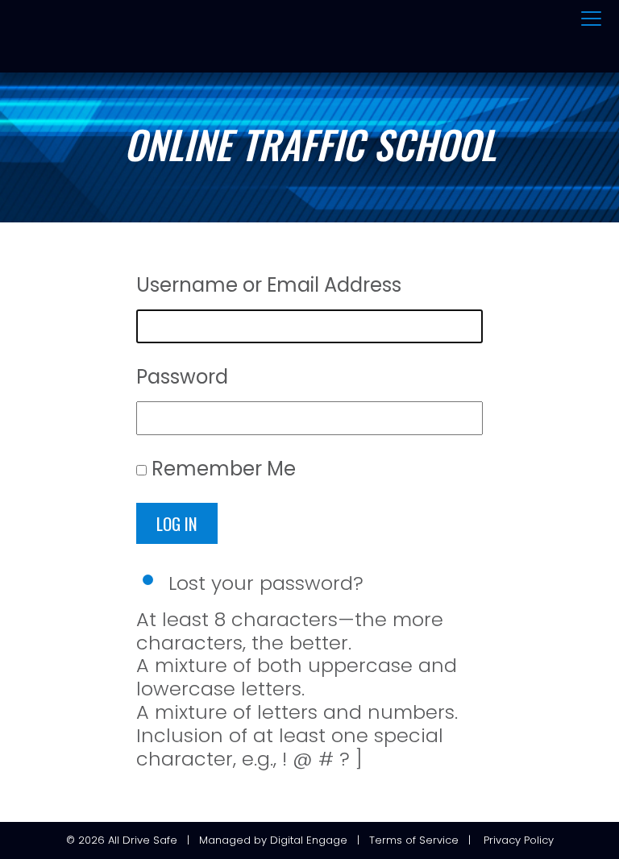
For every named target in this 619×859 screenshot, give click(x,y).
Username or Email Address (268, 285)
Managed (225, 840)
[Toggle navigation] (591, 19)
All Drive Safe (142, 840)
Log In (176, 523)
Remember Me (224, 468)
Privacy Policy (519, 840)
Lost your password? (266, 583)
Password (182, 376)
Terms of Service (414, 840)
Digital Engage (308, 840)
